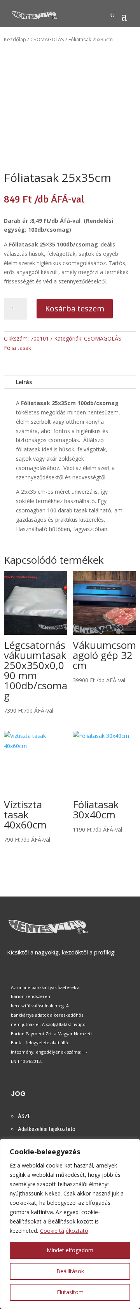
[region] (70, 1224)
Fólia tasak (17, 347)
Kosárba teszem (74, 308)
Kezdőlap (15, 39)
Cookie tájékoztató (64, 1230)
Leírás (24, 382)
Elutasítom (70, 1292)
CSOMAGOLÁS (47, 39)
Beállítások (70, 1271)
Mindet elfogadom (70, 1250)
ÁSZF (24, 1116)
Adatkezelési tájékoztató (46, 1128)
